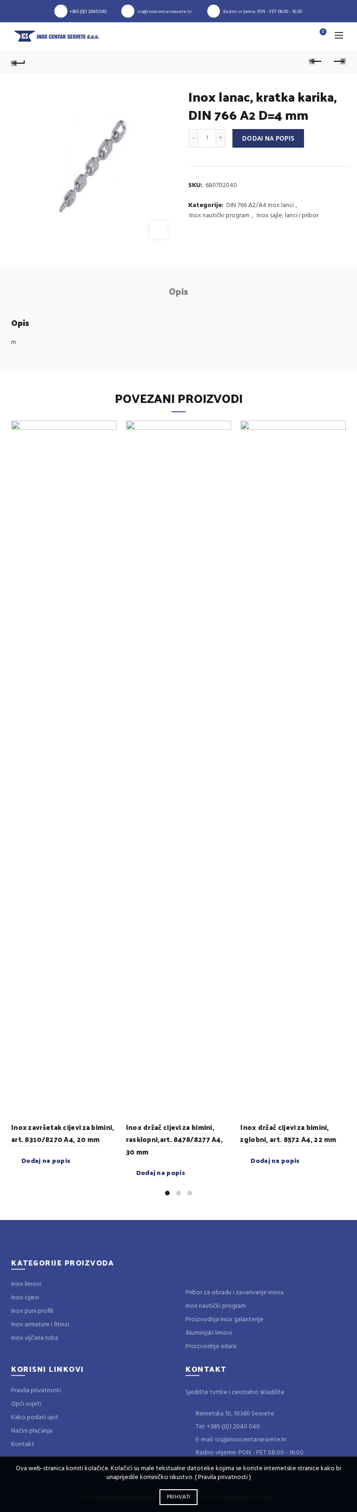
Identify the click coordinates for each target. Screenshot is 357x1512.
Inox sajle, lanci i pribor (287, 216)
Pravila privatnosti (36, 1390)
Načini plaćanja (31, 1431)
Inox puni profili (32, 1311)
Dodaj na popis (268, 138)
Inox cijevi (25, 1297)
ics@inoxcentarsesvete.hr (164, 11)
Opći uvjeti (26, 1404)
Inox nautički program (219, 216)
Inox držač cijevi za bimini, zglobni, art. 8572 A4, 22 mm (288, 1133)
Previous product (315, 61)
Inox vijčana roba (34, 1338)
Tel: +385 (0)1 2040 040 (227, 1426)
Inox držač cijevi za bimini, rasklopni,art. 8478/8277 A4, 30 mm (174, 1139)
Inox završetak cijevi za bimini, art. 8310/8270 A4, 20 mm (62, 1133)
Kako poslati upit (35, 1417)
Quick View (108, 429)
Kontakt (22, 1444)
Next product (338, 61)
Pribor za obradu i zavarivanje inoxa (234, 1292)
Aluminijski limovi (208, 1333)
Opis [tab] (178, 291)
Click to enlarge (158, 230)
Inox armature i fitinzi (40, 1324)
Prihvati (178, 1497)
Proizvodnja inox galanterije (224, 1319)
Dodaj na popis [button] (45, 1160)
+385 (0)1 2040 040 (88, 11)
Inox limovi (26, 1284)
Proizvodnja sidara (210, 1346)
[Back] (18, 61)
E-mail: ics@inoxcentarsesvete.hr (240, 1439)
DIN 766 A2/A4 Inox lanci (260, 205)
